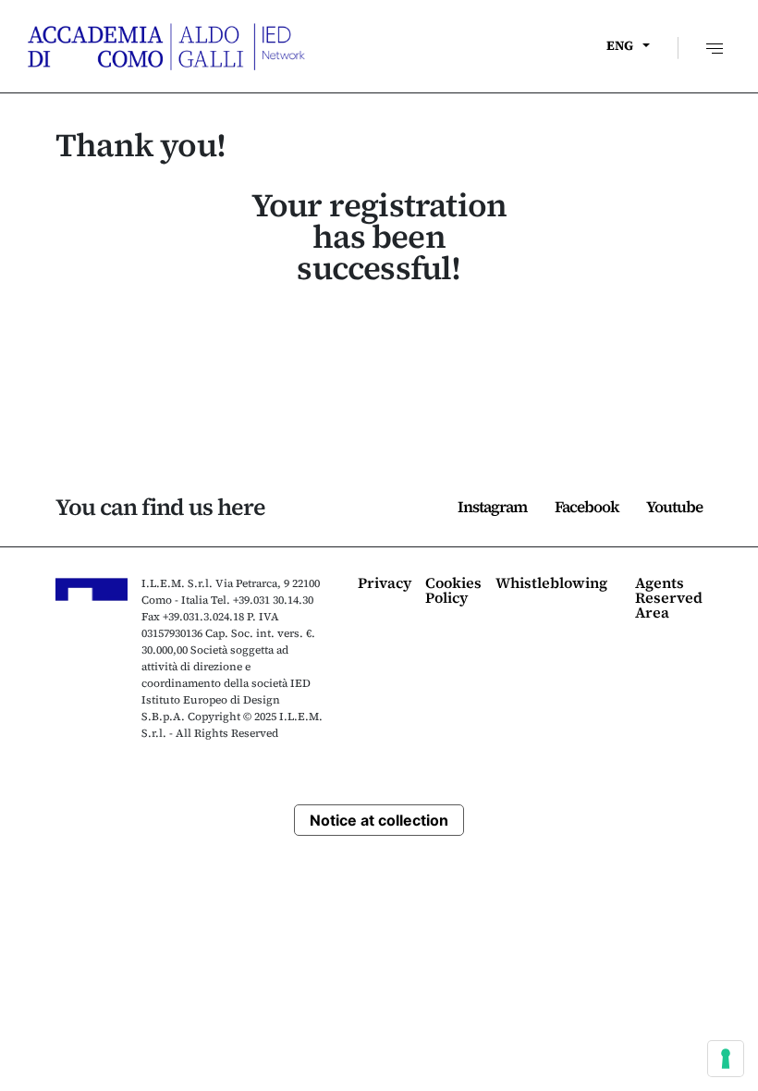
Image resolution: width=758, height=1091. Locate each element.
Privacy (384, 584)
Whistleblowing (551, 584)
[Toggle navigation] (712, 45)
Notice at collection (379, 820)
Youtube (674, 507)
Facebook (586, 507)
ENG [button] (619, 45)
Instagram (492, 507)
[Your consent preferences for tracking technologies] (725, 1058)
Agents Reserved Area (669, 598)
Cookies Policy (453, 591)
